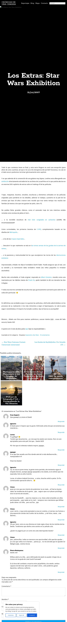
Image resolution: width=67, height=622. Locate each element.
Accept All (32, 615)
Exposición (28, 335)
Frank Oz (31, 280)
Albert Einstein (46, 277)
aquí (26, 329)
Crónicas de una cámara (9, 3)
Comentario (6, 586)
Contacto (44, 3)
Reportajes (25, 3)
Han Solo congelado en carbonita (41, 220)
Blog (32, 3)
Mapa (37, 3)
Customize (11, 615)
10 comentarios (45, 335)
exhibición (5, 181)
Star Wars (36, 335)
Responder (61, 421)
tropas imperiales (17, 239)
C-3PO (39, 229)
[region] (21, 610)
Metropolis (13, 232)
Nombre (5, 599)
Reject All (21, 615)
